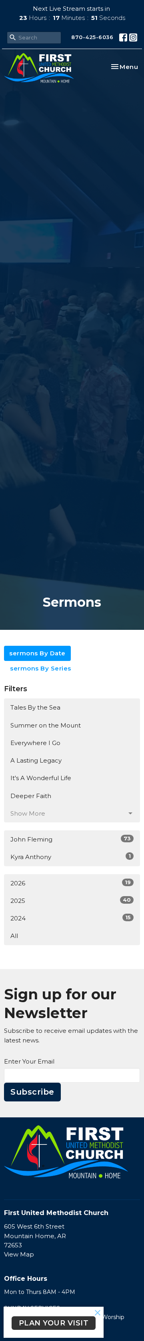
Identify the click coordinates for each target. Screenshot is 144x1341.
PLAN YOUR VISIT (54, 1323)
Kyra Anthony (70, 857)
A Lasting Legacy (36, 760)
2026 (70, 883)
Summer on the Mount (45, 725)
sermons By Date (37, 653)
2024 (70, 918)
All (14, 936)
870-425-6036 (92, 37)
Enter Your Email (29, 1061)
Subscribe (32, 1092)
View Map (19, 1254)
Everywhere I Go (35, 743)
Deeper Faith (30, 796)
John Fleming (70, 839)
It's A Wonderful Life (40, 778)
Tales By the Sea (35, 707)
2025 (70, 900)
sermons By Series (40, 668)
